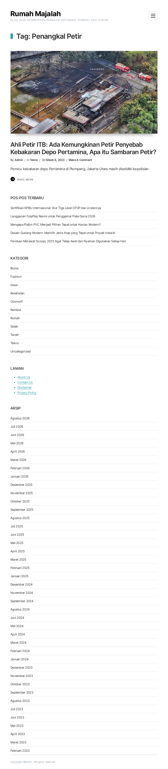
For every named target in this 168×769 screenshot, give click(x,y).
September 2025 (21, 509)
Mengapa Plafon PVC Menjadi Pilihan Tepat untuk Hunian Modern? (55, 224)
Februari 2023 (20, 750)
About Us (24, 377)
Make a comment (80, 160)
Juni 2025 (17, 534)
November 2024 (21, 593)
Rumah (15, 318)
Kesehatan (17, 293)
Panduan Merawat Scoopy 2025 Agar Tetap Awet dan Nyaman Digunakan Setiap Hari (68, 241)
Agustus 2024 (20, 609)
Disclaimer (25, 387)
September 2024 (21, 601)
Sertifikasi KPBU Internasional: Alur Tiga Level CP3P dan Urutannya (55, 208)
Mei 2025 (16, 543)
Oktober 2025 (20, 501)
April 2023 (17, 734)
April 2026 (17, 451)
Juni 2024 (17, 617)
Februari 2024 (20, 651)
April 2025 (17, 551)
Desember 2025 (21, 485)
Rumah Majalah (35, 13)
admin (19, 160)
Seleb (14, 326)
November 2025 (21, 493)
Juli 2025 (16, 526)
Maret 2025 (18, 559)
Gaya (14, 285)
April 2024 (17, 634)
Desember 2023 (21, 667)
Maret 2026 (18, 460)
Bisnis (14, 268)
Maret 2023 (18, 742)
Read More (26, 179)
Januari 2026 (19, 476)
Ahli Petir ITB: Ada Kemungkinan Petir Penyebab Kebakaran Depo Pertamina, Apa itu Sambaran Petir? (83, 148)
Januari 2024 (19, 659)
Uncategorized (20, 351)
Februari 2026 (20, 468)
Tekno (34, 160)
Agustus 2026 (20, 418)
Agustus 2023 (20, 701)
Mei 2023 (16, 725)
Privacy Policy (27, 392)
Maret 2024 (18, 642)
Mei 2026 (16, 443)
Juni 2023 (17, 717)
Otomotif (16, 301)
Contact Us (25, 382)
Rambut (15, 310)
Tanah (14, 335)
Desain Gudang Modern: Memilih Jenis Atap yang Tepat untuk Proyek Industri (62, 233)
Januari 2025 (19, 576)
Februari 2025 (20, 568)
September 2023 (21, 692)
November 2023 (21, 676)
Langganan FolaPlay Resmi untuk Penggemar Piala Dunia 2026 (52, 216)
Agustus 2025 (20, 518)
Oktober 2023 (20, 684)
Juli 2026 (16, 426)
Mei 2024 (16, 626)
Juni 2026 (17, 435)
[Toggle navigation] (153, 16)
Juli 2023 (16, 709)
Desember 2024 (21, 584)
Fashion (16, 276)
